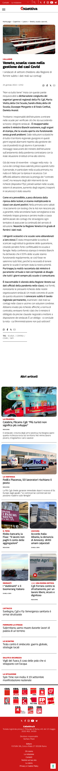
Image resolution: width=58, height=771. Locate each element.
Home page (7, 22)
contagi (20, 336)
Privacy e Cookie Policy (29, 766)
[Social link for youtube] (51, 2)
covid (5, 338)
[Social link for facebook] (44, 2)
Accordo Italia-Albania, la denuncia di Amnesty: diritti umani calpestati (42, 538)
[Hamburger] (3, 9)
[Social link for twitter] (41, 2)
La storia (29, 763)
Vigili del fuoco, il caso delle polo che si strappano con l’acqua (24, 662)
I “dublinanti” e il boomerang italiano (13, 587)
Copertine (16, 22)
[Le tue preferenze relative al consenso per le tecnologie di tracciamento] (53, 766)
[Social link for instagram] (48, 2)
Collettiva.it (29, 726)
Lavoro (25, 22)
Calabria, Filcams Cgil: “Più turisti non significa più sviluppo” (25, 424)
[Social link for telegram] (55, 2)
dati (12, 338)
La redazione (16, 2)
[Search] (35, 2)
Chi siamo (29, 751)
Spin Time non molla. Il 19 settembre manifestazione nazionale (23, 678)
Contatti (6, 2)
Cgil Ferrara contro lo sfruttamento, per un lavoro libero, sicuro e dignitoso (43, 590)
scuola (11, 336)
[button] (44, 85)
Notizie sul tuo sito (29, 760)
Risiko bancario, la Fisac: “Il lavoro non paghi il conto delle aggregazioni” (13, 538)
